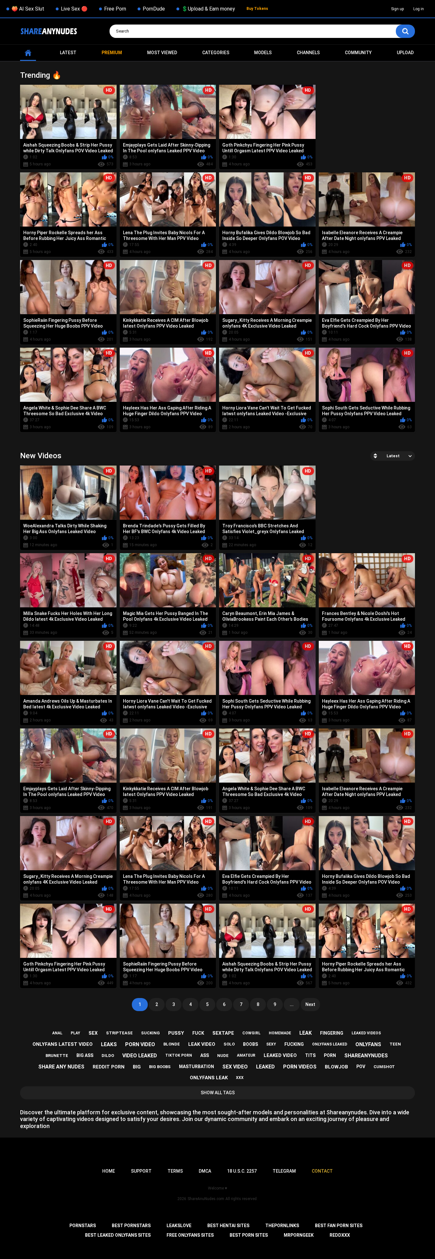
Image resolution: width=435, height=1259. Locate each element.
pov (360, 1066)
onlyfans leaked (329, 1044)
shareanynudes (366, 1056)
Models (263, 52)
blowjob (336, 1067)
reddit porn (109, 1067)
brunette (57, 1055)
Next (310, 1004)
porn (330, 1055)
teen (395, 1044)
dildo (108, 1055)
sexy (271, 1044)
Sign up (397, 9)
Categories (215, 52)
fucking (294, 1044)
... (292, 1004)
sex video (235, 1067)
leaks (109, 1044)
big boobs (160, 1066)
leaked (265, 1067)
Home (28, 53)
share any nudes (61, 1067)
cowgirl (251, 1033)
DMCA (205, 1171)
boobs (250, 1044)
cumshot (384, 1066)
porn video (140, 1044)
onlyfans (368, 1044)
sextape (223, 1033)
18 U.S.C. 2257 (242, 1171)
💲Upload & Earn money (208, 9)
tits (310, 1055)
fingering (331, 1033)
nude (223, 1055)
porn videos (300, 1067)
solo (229, 1044)
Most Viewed (162, 52)
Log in (418, 9)
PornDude (154, 9)
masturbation (196, 1066)
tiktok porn (178, 1055)
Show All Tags (218, 1092)
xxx (240, 1077)
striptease (119, 1033)
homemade (280, 1033)
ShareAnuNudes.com (206, 1199)
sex (93, 1033)
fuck (198, 1033)
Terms (175, 1171)
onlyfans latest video (62, 1044)
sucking (150, 1033)
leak (305, 1033)
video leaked (139, 1056)
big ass (84, 1055)
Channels (308, 52)
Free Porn (115, 9)
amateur (246, 1055)
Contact (322, 1171)
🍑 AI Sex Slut (27, 9)
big (137, 1067)
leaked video (280, 1055)
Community (358, 52)
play (75, 1033)
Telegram (284, 1171)
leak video (201, 1044)
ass (204, 1055)
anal (57, 1033)
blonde (171, 1044)
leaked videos (366, 1033)
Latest (68, 52)
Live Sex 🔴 (74, 9)
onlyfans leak (209, 1078)
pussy (176, 1033)
